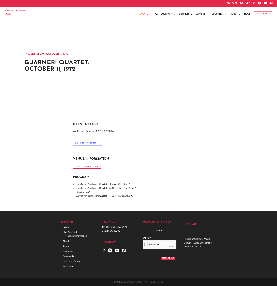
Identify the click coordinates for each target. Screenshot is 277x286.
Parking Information (77, 235)
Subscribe (168, 258)
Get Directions (87, 166)
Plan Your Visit (163, 14)
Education (218, 14)
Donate (245, 3)
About (234, 14)
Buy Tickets (263, 14)
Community (185, 14)
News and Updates (72, 261)
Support (200, 14)
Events (144, 14)
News (247, 14)
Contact (232, 3)
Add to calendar (88, 142)
